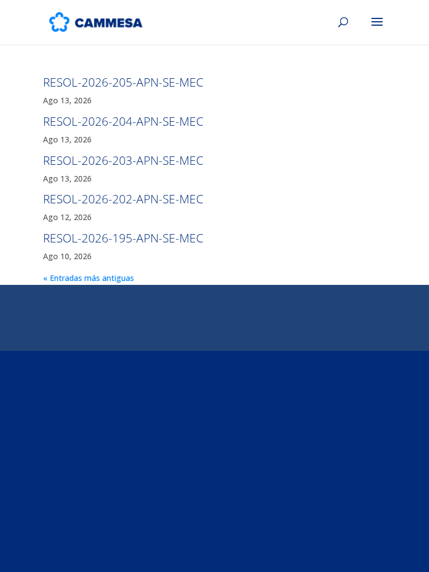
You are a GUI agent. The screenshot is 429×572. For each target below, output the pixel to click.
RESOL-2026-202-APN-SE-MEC (123, 199)
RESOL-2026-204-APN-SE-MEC (123, 121)
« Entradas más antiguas (88, 278)
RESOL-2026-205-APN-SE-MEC (123, 82)
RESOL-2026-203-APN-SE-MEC (123, 160)
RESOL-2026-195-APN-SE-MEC (123, 238)
